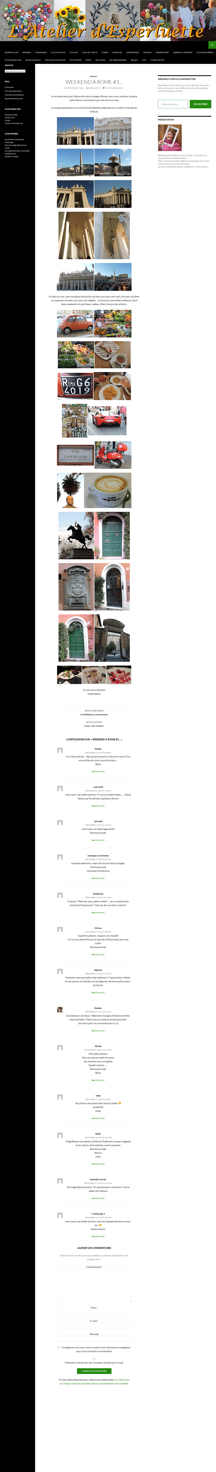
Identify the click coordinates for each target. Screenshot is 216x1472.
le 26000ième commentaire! (94, 713)
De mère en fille (11, 115)
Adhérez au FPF (12, 52)
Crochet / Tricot (89, 52)
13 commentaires (114, 88)
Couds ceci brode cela (14, 123)
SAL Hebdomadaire (117, 60)
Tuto (144, 60)
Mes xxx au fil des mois (55, 60)
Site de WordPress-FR (14, 98)
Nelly (98, 1133)
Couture (74, 52)
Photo (88, 60)
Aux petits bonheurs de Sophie (17, 151)
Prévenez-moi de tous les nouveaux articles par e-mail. (94, 1362)
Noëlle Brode (10, 153)
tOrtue (98, 928)
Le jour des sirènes (204, 52)
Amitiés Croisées (11, 156)
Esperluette (94, 88)
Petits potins (75, 60)
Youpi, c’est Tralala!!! (94, 724)
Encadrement (133, 52)
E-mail (94, 1320)
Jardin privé (10, 117)
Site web (94, 1334)
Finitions (147, 52)
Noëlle (98, 748)
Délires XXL (117, 52)
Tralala (134, 60)
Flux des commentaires (14, 95)
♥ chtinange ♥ (98, 1213)
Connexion (9, 87)
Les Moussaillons (13, 60)
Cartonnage (41, 52)
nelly (98, 1095)
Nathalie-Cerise (98, 1179)
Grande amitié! (162, 52)
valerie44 (98, 787)
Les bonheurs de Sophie (14, 139)
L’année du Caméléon (182, 52)
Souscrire (200, 103)
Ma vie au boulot (33, 60)
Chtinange (9, 142)
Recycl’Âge (100, 60)
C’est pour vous (58, 52)
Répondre (99, 771)
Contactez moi (157, 60)
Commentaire (94, 1266)
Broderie (27, 52)
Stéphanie (98, 893)
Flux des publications (13, 91)
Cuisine (105, 52)
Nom (94, 1307)
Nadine (98, 1008)
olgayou (98, 970)
